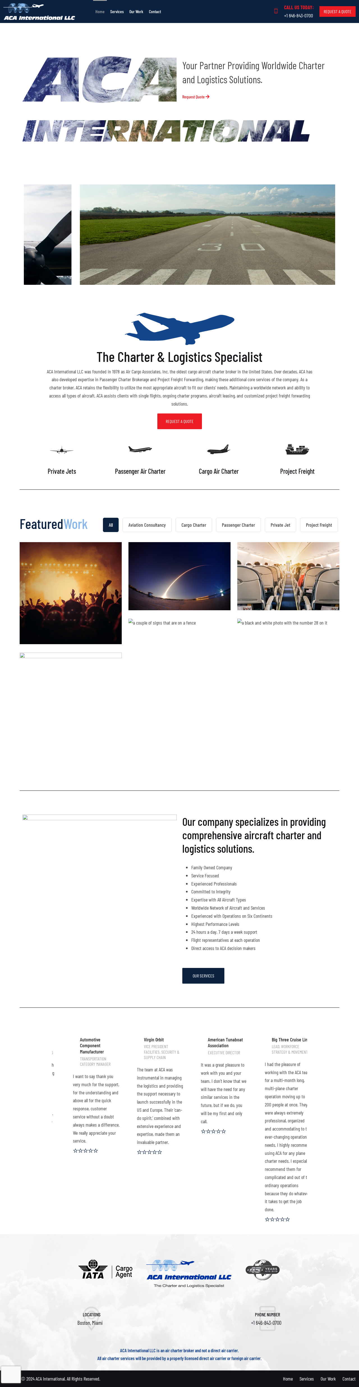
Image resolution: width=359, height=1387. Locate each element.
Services (117, 11)
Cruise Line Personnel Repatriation (288, 579)
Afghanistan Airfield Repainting (288, 681)
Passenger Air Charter (140, 471)
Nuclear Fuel (179, 655)
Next (319, 234)
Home (100, 11)
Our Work (136, 11)
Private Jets (62, 471)
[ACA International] (44, 11)
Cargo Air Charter (219, 471)
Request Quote (194, 96)
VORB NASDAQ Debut (71, 689)
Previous (40, 234)
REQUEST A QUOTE (337, 11)
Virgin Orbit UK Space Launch (179, 579)
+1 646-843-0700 (298, 15)
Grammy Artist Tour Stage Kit (71, 599)
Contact (155, 11)
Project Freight (297, 471)
